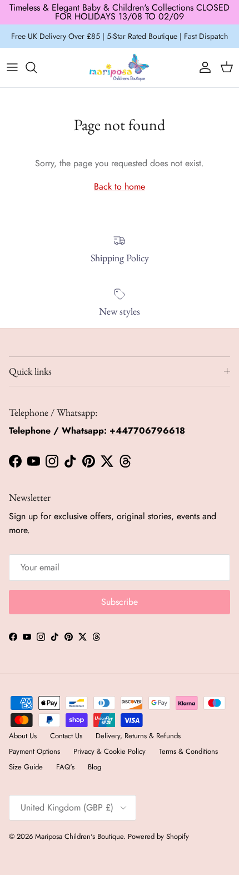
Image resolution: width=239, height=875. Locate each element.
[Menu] (12, 67)
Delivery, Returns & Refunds (138, 735)
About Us (23, 735)
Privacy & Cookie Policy (109, 751)
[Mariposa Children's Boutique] (119, 67)
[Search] (36, 67)
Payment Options (34, 751)
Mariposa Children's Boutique (79, 836)
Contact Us (66, 735)
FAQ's (65, 767)
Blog (94, 767)
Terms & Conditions (188, 751)
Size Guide (26, 767)
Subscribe (119, 601)
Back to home (119, 186)
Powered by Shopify (158, 836)
